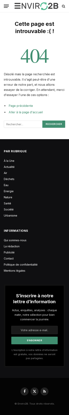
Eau (6, 185)
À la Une (9, 160)
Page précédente (21, 106)
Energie (9, 191)
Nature (8, 197)
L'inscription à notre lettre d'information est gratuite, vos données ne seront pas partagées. (35, 354)
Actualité (9, 166)
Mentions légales (14, 270)
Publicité (9, 252)
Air (5, 173)
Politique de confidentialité (21, 264)
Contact (9, 258)
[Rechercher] (63, 6)
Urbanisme (10, 215)
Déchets (9, 179)
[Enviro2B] (36, 6)
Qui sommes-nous (15, 240)
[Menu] (6, 6)
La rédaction (12, 246)
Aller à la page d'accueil (26, 112)
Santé (7, 203)
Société (9, 209)
